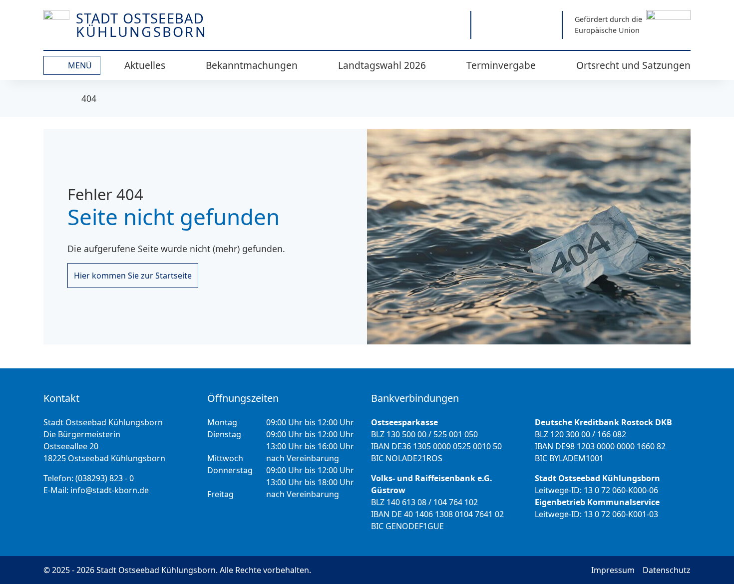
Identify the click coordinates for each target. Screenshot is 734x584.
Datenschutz (667, 570)
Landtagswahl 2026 (382, 65)
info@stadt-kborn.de (109, 490)
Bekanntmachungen (252, 65)
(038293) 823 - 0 (104, 478)
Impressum (613, 570)
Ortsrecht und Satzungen (633, 65)
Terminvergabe (501, 65)
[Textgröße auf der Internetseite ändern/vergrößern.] (448, 25)
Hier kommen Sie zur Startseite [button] (133, 275)
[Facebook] (516, 25)
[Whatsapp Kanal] (544, 25)
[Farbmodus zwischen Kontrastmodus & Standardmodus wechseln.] (413, 25)
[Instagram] (489, 25)
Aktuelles (144, 65)
